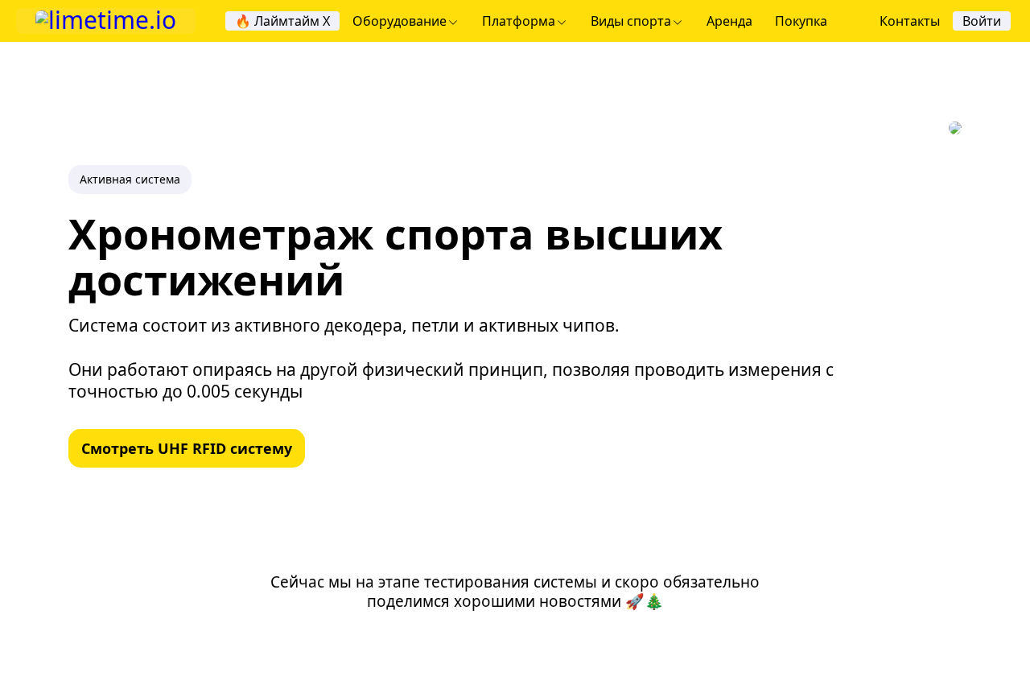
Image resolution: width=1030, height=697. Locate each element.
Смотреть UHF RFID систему (186, 448)
